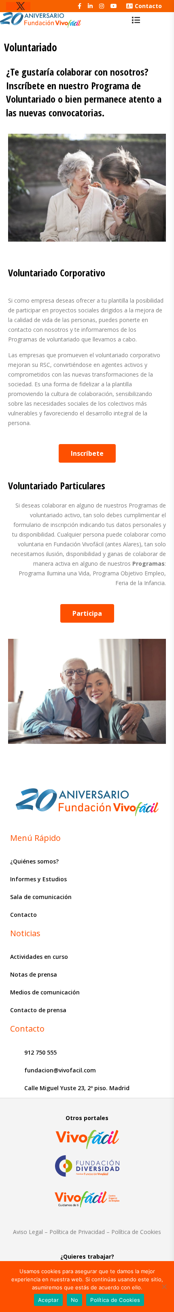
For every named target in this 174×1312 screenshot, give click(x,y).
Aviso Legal (28, 1232)
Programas (148, 563)
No (75, 1300)
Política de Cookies (136, 1232)
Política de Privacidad (77, 1232)
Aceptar (48, 1300)
